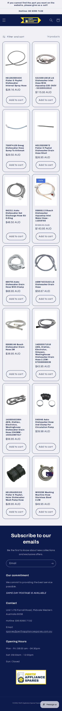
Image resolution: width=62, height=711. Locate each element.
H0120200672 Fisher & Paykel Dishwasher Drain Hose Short (44, 149)
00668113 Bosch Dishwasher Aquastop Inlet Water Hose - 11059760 (44, 215)
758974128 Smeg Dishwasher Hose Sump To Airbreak (15, 148)
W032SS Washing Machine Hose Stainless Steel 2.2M (44, 496)
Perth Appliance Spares (27, 703)
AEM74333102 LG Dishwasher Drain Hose (44, 284)
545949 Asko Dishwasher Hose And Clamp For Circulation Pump (44, 423)
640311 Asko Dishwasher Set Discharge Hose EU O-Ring (16, 214)
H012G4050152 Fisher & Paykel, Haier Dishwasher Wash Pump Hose (15, 496)
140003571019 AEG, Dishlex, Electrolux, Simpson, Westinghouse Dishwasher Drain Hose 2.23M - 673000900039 (44, 353)
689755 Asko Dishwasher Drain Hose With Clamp (15, 284)
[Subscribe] (52, 563)
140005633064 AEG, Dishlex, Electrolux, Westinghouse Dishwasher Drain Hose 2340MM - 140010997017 (15, 427)
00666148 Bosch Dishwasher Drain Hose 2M (15, 347)
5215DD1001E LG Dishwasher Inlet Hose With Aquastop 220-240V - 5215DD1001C (45, 83)
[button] (3, 20)
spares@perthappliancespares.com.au (29, 631)
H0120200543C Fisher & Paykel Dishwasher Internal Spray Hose (16, 82)
